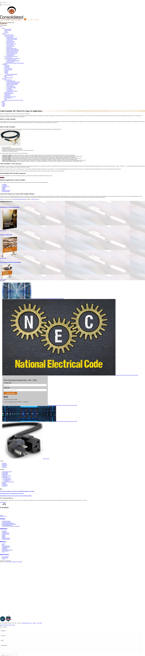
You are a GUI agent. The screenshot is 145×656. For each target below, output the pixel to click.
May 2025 (4, 466)
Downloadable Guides (6, 546)
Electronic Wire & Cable (6, 477)
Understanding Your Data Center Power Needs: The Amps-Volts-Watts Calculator (16, 495)
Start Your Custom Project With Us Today (7, 624)
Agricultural (4, 184)
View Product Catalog (6, 521)
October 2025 (4, 465)
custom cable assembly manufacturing (19, 199)
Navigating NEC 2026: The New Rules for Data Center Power (12, 493)
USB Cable (7, 480)
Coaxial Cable (7, 478)
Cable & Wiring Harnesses (7, 471)
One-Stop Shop (5, 557)
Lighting (3, 188)
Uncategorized (4, 484)
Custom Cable (4, 476)
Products (2, 518)
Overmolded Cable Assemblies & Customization (11, 526)
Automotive (4, 185)
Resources (4, 482)
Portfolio (3, 543)
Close (1, 26)
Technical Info (4, 547)
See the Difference (3, 502)
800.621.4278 (2, 22)
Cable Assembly (5, 472)
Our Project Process (5, 545)
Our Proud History (5, 556)
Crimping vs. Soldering (6, 475)
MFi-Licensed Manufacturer (7, 549)
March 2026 (4, 464)
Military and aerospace (6, 190)
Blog (3, 544)
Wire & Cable (4, 485)
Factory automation (5, 186)
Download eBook (3, 230)
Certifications (4, 548)
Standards (4, 483)
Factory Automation (5, 532)
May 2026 (4, 463)
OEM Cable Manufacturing (7, 525)
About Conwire (4, 554)
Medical (3, 189)
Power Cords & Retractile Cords (8, 481)
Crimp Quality (4, 474)
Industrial (4, 187)
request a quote (34, 199)
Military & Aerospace (6, 538)
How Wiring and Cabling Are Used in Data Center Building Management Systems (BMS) (17, 491)
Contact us (2, 199)
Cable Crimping (5, 473)
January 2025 (4, 467)
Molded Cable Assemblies (7, 479)
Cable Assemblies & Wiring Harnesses (9, 524)
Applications (3, 528)
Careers (3, 558)
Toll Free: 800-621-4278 (9, 561)
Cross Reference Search (10, 22)
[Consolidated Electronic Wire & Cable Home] (20, 20)
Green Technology (5, 533)
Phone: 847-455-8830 (18, 561)
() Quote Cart (4, 25)
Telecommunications (6, 191)
